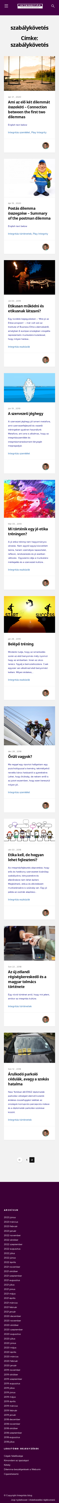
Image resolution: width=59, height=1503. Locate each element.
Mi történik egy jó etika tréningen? (28, 531)
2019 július (9, 1388)
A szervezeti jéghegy (25, 413)
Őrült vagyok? (20, 756)
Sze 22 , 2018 (14, 966)
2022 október (11, 1239)
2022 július (9, 1253)
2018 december (12, 1419)
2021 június (9, 1289)
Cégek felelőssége (13, 1455)
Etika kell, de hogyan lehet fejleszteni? (26, 857)
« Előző (19, 1160)
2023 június (10, 1217)
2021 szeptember (13, 1275)
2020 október (11, 1325)
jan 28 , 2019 (14, 639)
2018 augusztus (12, 1437)
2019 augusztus (12, 1383)
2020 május (10, 1347)
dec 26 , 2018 (14, 751)
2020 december (12, 1316)
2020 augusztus (12, 1334)
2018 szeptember (13, 1432)
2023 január (10, 1230)
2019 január (10, 1414)
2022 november (12, 1235)
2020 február (11, 1361)
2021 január (10, 1311)
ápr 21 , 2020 (14, 97)
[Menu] (6, 6)
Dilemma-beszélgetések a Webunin (22, 1469)
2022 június (10, 1257)
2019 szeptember (13, 1379)
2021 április (9, 1298)
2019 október (11, 1374)
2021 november (12, 1266)
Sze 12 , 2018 (14, 1069)
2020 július (9, 1338)
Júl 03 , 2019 (14, 301)
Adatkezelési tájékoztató (42, 1499)
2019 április (10, 1401)
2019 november (12, 1369)
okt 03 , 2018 (14, 849)
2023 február (10, 1226)
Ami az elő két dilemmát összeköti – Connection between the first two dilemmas (29, 109)
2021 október (11, 1271)
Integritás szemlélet (19, 132)
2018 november (12, 1423)
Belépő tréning (21, 644)
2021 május (10, 1293)
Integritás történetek (20, 233)
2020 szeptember (13, 1329)
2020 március (11, 1356)
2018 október (11, 1428)
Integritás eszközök (19, 346)
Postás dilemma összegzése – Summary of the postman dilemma (29, 213)
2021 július (9, 1284)
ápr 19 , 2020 (14, 203)
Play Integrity (39, 132)
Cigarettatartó (11, 1474)
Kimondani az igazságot (16, 1460)
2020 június (10, 1343)
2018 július (9, 1441)
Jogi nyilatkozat (19, 1499)
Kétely (7, 1464)
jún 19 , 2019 (14, 408)
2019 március (11, 1405)
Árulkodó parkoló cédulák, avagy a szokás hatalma (28, 1079)
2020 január (10, 1365)
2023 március (11, 1221)
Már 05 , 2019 (15, 523)
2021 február (10, 1307)
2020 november (12, 1320)
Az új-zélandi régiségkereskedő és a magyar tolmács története (27, 979)
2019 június (9, 1392)
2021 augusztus (12, 1280)
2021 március (11, 1302)
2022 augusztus (12, 1248)
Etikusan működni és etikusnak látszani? (26, 308)
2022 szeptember (13, 1244)
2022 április (10, 1262)
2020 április (10, 1352)
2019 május (10, 1396)
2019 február (10, 1410)
